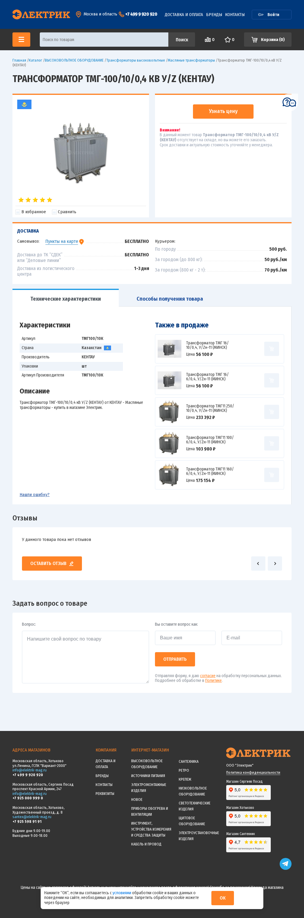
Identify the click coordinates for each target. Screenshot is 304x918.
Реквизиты (105, 793)
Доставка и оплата (184, 14)
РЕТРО (184, 770)
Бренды (214, 14)
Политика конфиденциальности (253, 772)
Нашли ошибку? (35, 494)
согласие (208, 675)
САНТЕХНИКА (189, 761)
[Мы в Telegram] (286, 868)
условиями (122, 892)
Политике (213, 680)
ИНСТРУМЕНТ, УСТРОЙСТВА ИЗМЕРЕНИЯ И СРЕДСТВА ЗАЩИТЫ (151, 829)
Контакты (235, 14)
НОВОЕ (136, 799)
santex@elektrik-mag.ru (31, 817)
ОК (223, 898)
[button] (258, 563)
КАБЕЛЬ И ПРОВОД (146, 844)
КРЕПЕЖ (185, 779)
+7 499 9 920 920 (141, 14)
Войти (273, 14)
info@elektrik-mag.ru (29, 770)
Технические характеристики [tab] (65, 299)
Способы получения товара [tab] (170, 299)
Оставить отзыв (48, 563)
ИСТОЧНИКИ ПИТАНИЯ (148, 775)
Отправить (175, 659)
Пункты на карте (61, 241)
